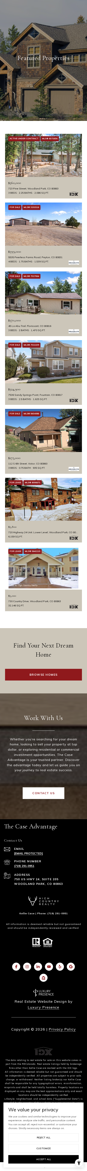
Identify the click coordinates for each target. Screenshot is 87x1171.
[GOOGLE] (71, 967)
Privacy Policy (62, 1029)
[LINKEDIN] (38, 967)
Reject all (43, 1137)
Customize (43, 1148)
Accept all (43, 1159)
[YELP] (60, 967)
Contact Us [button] (43, 793)
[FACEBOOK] (16, 967)
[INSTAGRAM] (27, 967)
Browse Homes (44, 674)
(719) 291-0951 (24, 866)
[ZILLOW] (43, 978)
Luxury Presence (43, 1007)
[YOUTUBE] (49, 967)
